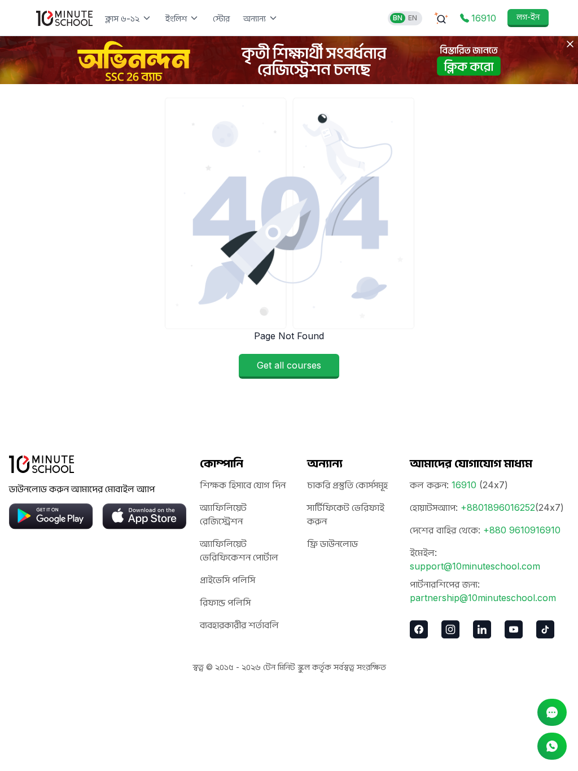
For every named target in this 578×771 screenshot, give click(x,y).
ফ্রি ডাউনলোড (332, 543)
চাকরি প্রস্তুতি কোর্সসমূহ (347, 484)
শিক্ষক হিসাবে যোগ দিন (243, 484)
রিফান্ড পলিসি (225, 602)
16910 (464, 484)
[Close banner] (570, 44)
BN (397, 18)
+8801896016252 (498, 507)
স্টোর (221, 18)
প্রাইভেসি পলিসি (227, 579)
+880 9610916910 (522, 530)
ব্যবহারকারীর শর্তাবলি (239, 624)
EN (412, 18)
